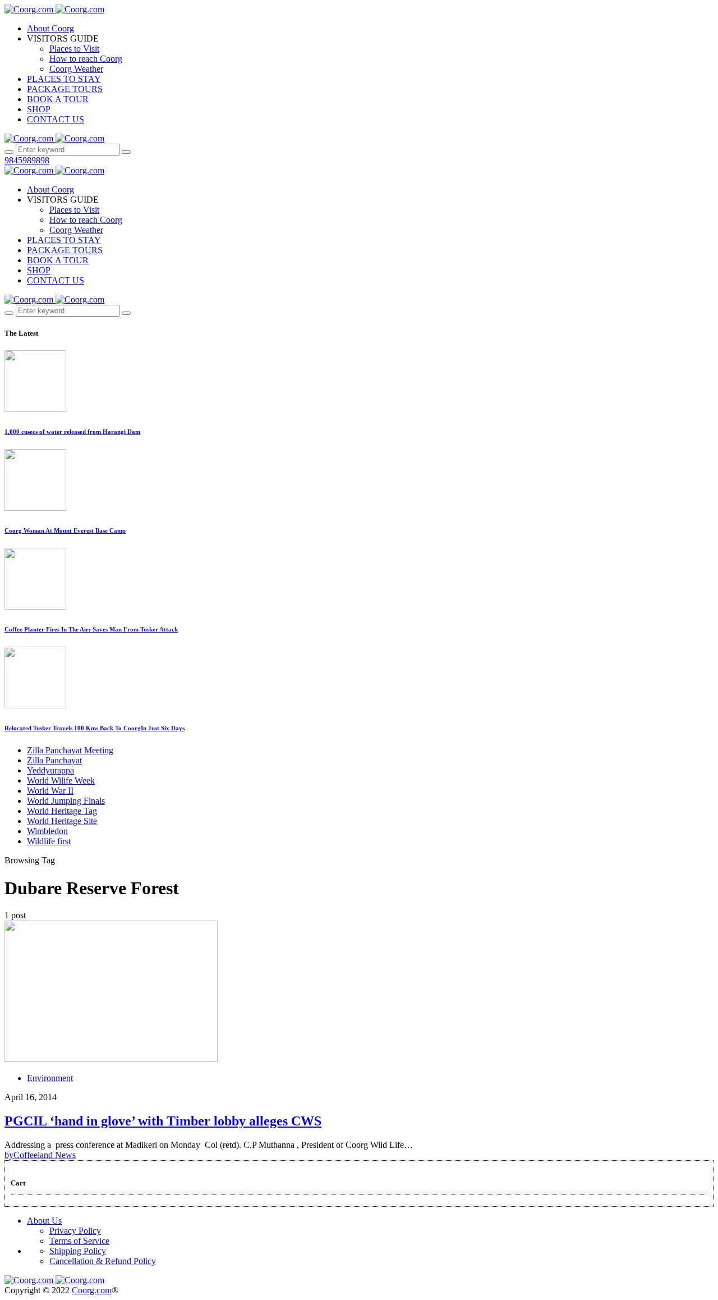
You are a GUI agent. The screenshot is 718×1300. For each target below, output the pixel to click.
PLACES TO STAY (64, 79)
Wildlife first (49, 841)
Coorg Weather (76, 69)
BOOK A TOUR (58, 99)
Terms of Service (79, 1241)
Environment (50, 1078)
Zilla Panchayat (54, 760)
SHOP (38, 109)
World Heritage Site (62, 821)
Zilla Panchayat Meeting (70, 750)
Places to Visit (74, 48)
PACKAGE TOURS (65, 89)
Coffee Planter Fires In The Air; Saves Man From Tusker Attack (91, 629)
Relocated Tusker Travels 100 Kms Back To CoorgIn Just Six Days (94, 728)
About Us (44, 1220)
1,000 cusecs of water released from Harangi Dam (72, 431)
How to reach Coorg (85, 58)
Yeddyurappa (50, 770)
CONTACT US (55, 119)
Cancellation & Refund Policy (102, 1261)
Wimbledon (47, 831)
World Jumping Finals (66, 800)
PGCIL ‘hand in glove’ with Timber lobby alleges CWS (162, 1121)
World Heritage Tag (62, 811)
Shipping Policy (77, 1251)
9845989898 (26, 160)
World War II (50, 790)
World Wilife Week (61, 780)
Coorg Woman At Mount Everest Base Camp (65, 530)
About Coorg (50, 28)
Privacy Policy (75, 1230)
